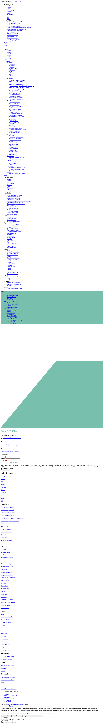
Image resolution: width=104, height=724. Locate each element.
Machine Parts (14, 121)
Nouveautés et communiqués (17, 167)
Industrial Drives (14, 118)
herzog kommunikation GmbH (15, 704)
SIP (8, 16)
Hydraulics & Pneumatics (13, 295)
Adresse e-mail (4, 454)
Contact (6, 45)
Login (5, 175)
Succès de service (14, 105)
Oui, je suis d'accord (6, 716)
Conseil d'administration (16, 143)
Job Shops (13, 119)
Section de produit (11, 62)
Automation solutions (12, 38)
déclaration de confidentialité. (61, 713)
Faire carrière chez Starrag (17, 161)
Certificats (13, 154)
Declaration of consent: (8, 464)
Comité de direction (15, 144)
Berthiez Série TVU (12, 311)
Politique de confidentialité (11, 696)
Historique (13, 150)
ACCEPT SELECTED (11, 722)
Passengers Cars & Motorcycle (18, 129)
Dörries (9, 8)
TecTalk (12, 170)
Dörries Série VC (11, 321)
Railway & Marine (15, 131)
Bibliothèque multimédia (16, 137)
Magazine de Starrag (15, 138)
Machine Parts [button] (7, 294)
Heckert (9, 13)
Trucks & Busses (14, 132)
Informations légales (9, 697)
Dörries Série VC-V (12, 323)
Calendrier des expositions (17, 169)
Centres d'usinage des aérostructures (16, 29)
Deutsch (9, 52)
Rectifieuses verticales (12, 33)
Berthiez (9, 5)
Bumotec (9, 7)
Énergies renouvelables (16, 115)
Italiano (9, 55)
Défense (9, 305)
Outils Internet (7, 700)
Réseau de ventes (14, 151)
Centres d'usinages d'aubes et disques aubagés (19, 27)
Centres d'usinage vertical (13, 23)
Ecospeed (9, 11)
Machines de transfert (12, 35)
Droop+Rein (10, 10)
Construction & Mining (16, 128)
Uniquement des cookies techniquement (32, 716)
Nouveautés (10, 166)
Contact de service (15, 102)
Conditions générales (9, 698)
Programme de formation (16, 106)
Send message (4, 469)
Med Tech (13, 124)
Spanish (9, 58)
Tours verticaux (11, 32)
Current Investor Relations (17, 157)
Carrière (6, 43)
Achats (12, 153)
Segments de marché (12, 107)
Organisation (13, 145)
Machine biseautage (12, 36)
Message (3, 458)
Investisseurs (10, 156)
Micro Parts (13, 125)
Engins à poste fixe (12, 307)
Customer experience (15, 140)
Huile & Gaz (13, 112)
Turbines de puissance (16, 113)
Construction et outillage (13, 304)
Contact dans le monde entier (17, 173)
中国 (8, 56)
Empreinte (6, 694)
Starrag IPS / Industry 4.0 (13, 40)
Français (6, 49)
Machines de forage (12, 302)
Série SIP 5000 (11, 313)
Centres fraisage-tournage (13, 26)
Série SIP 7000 (11, 314)
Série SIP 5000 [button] (8, 308)
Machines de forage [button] (9, 301)
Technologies (10, 78)
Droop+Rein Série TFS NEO (14, 320)
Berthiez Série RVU (12, 310)
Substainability (14, 148)
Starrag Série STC (11, 316)
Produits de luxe (14, 122)
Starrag (9, 17)
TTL (8, 19)
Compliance (13, 147)
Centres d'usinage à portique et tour (16, 30)
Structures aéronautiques (16, 110)
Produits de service (15, 103)
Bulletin (12, 141)
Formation (13, 163)
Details (20, 716)
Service (6, 42)
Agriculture (13, 126)
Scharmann (10, 14)
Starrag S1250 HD (12, 317)
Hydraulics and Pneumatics (17, 116)
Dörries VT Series (11, 318)
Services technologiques (13, 39)
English (9, 50)
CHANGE (15, 716)
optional (3, 721)
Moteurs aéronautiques (16, 109)
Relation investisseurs (15, 159)
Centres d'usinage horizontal (14, 22)
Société (9, 134)
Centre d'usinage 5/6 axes (13, 24)
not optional (4, 719)
